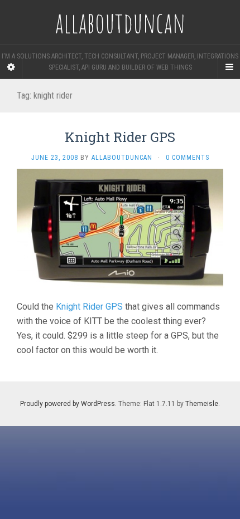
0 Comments (187, 157)
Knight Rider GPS (120, 137)
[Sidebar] (11, 67)
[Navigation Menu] (229, 67)
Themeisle (201, 404)
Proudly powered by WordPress (67, 404)
